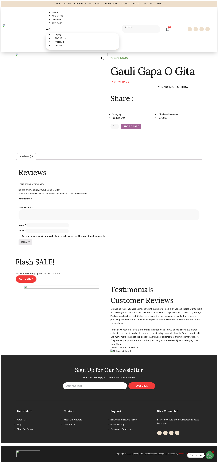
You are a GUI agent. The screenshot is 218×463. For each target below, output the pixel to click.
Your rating (25, 199)
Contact (57, 23)
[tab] (26, 156)
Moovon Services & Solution (190, 453)
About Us (57, 16)
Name (22, 225)
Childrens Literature (168, 114)
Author (56, 19)
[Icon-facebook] (190, 29)
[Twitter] (196, 29)
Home (55, 12)
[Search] (125, 31)
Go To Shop (26, 279)
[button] (82, 29)
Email (22, 231)
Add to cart (131, 126)
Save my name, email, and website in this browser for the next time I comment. (63, 236)
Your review (26, 207)
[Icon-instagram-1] (207, 29)
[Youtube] (201, 29)
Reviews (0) (26, 156)
